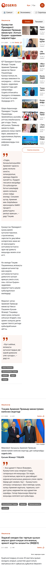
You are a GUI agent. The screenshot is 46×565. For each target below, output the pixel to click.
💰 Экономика (23, 12)
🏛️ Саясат (8, 12)
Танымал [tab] (39, 22)
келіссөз (5, 508)
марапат (5, 375)
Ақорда (4, 95)
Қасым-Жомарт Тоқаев (10, 371)
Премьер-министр (34, 504)
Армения (23, 504)
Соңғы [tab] (27, 22)
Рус (33, 5)
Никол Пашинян (7, 367)
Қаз (28, 5)
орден (13, 375)
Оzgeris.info (6, 92)
